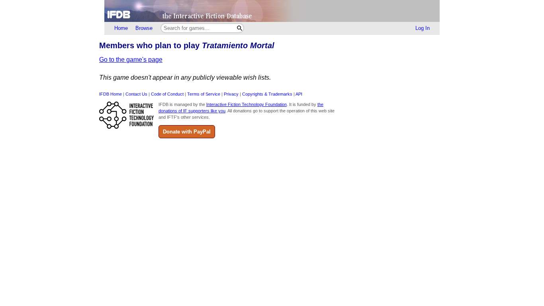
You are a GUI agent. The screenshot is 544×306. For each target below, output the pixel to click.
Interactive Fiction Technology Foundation (246, 104)
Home (121, 28)
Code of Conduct (167, 94)
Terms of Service (203, 94)
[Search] (239, 28)
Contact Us (136, 94)
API (298, 94)
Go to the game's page (130, 59)
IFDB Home (110, 94)
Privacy (231, 94)
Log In (422, 28)
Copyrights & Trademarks (267, 94)
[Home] (272, 11)
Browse (144, 28)
